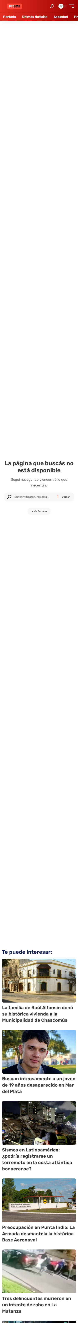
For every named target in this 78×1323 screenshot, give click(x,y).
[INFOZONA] (14, 6)
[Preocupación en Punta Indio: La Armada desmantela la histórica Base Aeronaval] (39, 1200)
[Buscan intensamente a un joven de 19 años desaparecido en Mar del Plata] (39, 1052)
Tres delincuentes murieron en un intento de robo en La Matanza (36, 1305)
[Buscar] (34, 496)
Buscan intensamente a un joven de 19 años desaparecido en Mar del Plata (39, 1085)
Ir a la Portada (39, 511)
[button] (52, 6)
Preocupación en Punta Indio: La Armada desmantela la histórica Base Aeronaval (38, 1234)
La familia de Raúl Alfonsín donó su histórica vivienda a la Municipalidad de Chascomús (37, 1014)
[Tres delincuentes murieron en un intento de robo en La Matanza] (39, 1271)
